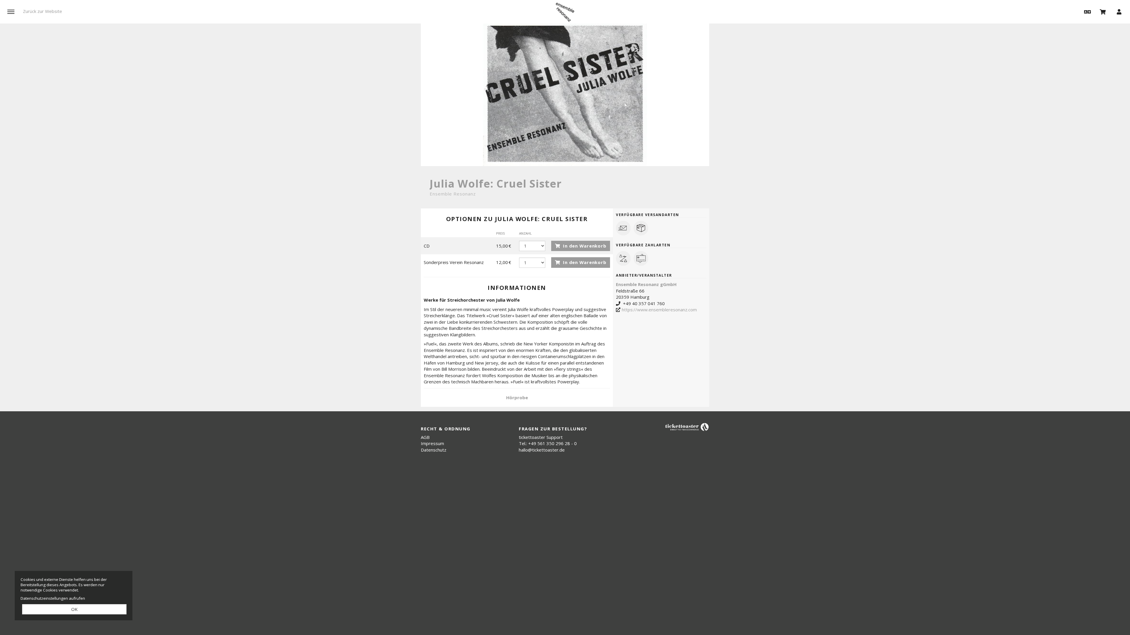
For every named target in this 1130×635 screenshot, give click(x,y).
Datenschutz (433, 450)
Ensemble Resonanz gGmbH (646, 284)
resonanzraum (565, 12)
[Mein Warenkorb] (1103, 11)
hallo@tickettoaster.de (542, 450)
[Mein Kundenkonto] (1119, 11)
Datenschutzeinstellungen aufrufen (53, 598)
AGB (425, 437)
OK (74, 609)
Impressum (432, 443)
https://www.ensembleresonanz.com (659, 310)
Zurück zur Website (42, 11)
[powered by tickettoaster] (687, 426)
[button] (1086, 11)
